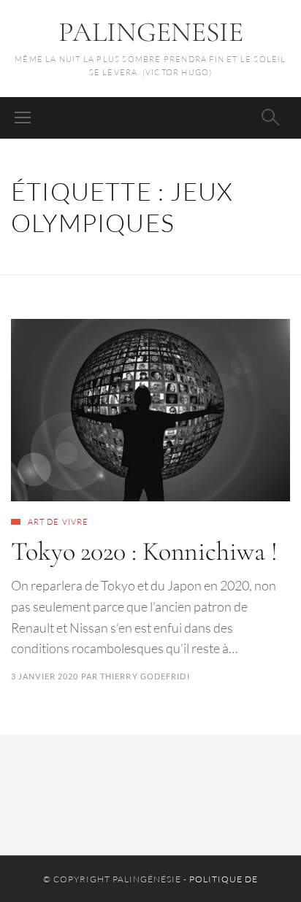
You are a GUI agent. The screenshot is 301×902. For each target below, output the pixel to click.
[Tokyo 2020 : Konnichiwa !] (150, 410)
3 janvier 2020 (44, 676)
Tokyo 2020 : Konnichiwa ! (144, 551)
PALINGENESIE (150, 32)
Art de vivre (58, 522)
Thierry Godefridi (145, 676)
